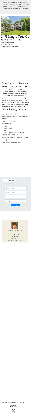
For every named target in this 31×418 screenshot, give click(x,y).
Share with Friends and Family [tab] (12, 183)
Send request (15, 205)
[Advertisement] (15, 64)
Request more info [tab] (9, 180)
